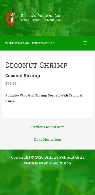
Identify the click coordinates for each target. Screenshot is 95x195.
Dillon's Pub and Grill (42, 16)
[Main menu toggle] (85, 43)
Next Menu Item (47, 139)
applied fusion (57, 163)
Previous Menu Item (47, 127)
